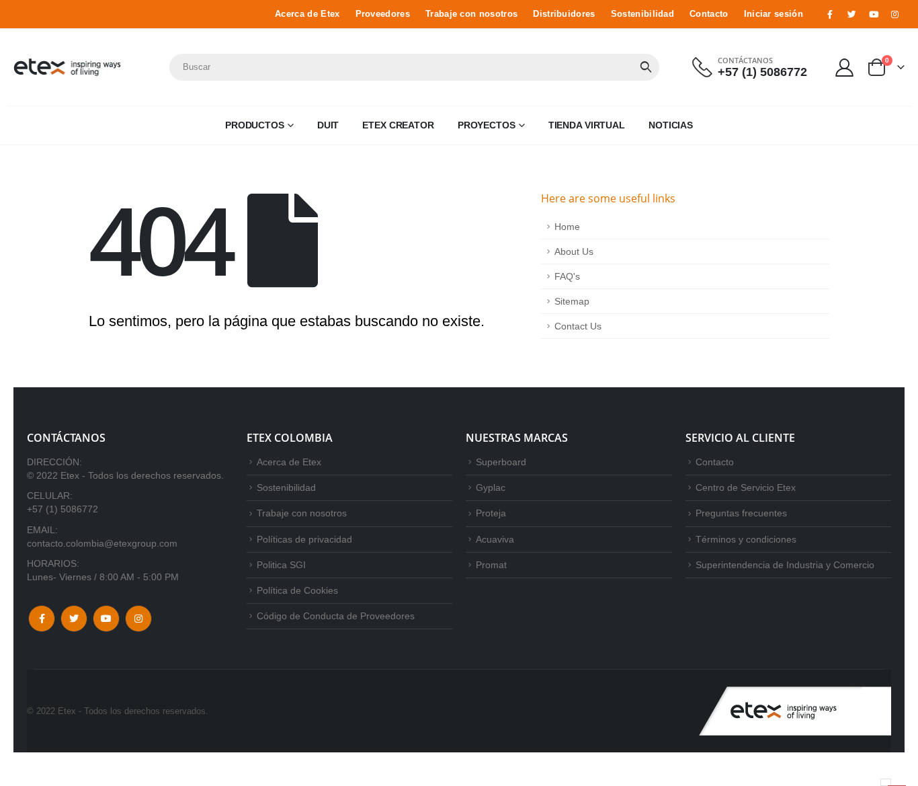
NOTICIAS (671, 125)
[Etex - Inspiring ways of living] (67, 67)
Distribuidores (564, 14)
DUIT (328, 125)
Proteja (491, 513)
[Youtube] (873, 14)
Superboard (501, 462)
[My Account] (845, 67)
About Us (573, 251)
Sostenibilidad (642, 14)
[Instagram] (895, 14)
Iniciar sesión (773, 14)
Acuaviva (495, 539)
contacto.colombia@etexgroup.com (102, 543)
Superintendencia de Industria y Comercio (785, 564)
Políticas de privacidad (304, 539)
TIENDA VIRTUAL (586, 125)
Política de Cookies (297, 590)
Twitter (73, 618)
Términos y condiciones (746, 539)
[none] (885, 782)
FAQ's (567, 276)
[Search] (645, 67)
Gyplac (490, 487)
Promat (491, 564)
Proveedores (383, 14)
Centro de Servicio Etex (746, 487)
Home (567, 226)
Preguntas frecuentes (741, 513)
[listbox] (885, 782)
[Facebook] (830, 14)
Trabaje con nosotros (471, 14)
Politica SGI (281, 564)
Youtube (106, 618)
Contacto (709, 14)
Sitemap (571, 301)
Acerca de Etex (307, 14)
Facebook (41, 618)
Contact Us (577, 326)
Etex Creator (398, 125)
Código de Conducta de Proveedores (336, 616)
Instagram (138, 618)
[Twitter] (851, 14)
